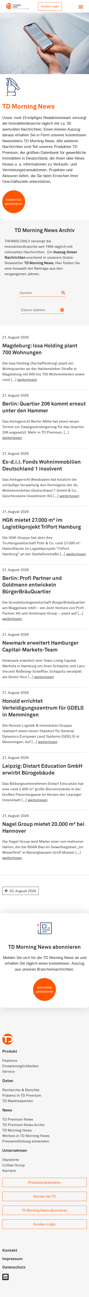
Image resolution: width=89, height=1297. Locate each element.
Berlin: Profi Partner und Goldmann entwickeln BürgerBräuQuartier (32, 585)
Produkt (9, 1051)
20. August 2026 (22, 891)
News (7, 1110)
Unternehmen (14, 1150)
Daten (7, 1080)
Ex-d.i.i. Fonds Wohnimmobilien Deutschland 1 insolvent (41, 465)
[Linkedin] (5, 1277)
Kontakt (9, 1250)
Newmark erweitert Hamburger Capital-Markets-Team (40, 646)
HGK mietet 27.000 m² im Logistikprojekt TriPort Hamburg (41, 523)
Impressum (12, 1258)
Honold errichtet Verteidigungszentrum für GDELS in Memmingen (43, 708)
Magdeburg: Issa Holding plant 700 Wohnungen (39, 349)
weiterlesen (27, 379)
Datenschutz (14, 1267)
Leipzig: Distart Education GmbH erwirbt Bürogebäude (42, 769)
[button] (80, 6)
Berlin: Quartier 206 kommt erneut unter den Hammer (44, 407)
